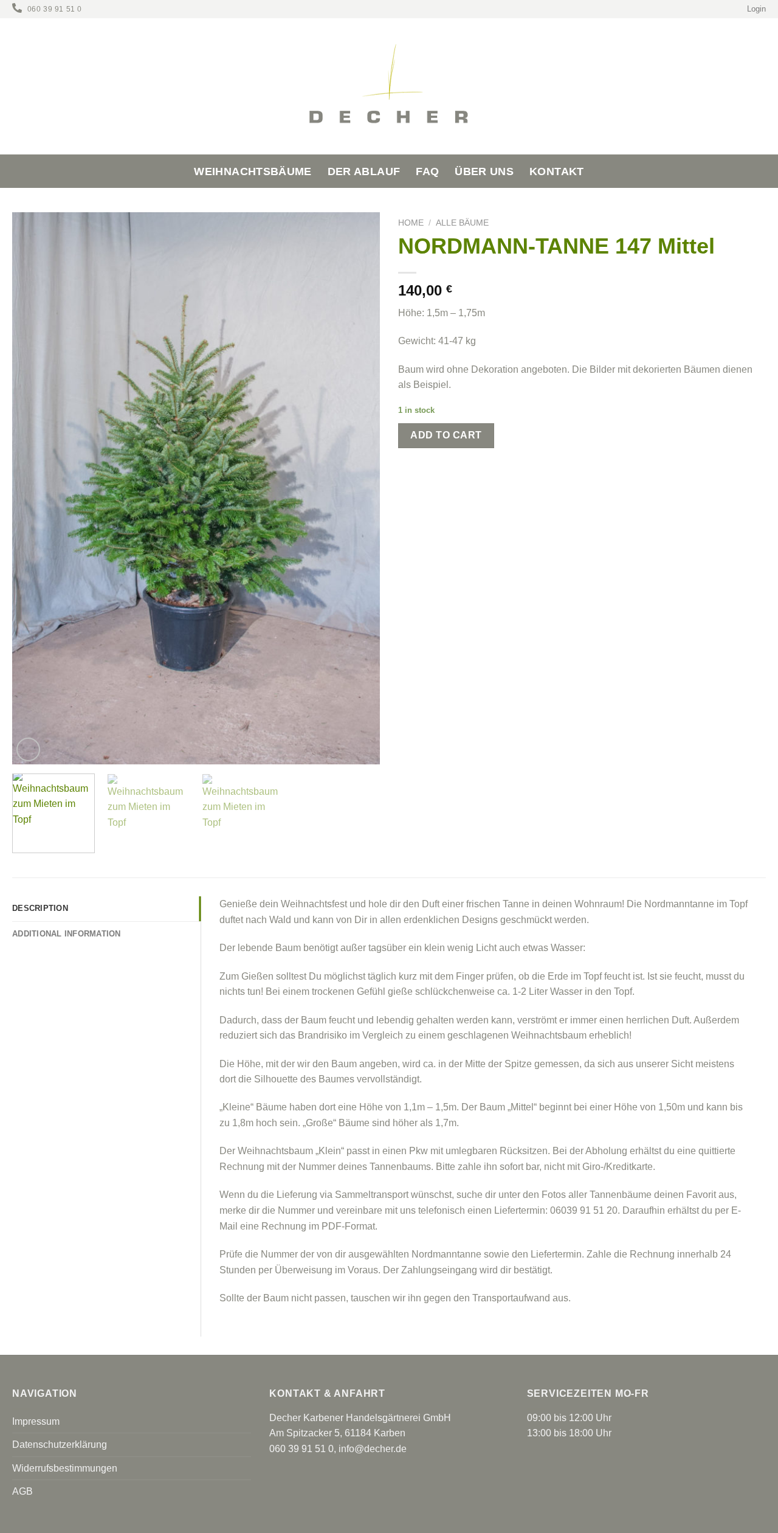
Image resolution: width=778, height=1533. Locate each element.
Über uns (484, 171)
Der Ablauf (364, 171)
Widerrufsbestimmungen (64, 1468)
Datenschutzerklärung (59, 1444)
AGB (22, 1491)
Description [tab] (40, 908)
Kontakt (556, 171)
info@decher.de (373, 1449)
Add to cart (445, 435)
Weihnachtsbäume (252, 171)
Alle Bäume (462, 222)
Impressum (36, 1421)
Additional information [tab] (66, 933)
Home (411, 222)
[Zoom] (28, 749)
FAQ (427, 171)
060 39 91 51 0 (54, 9)
